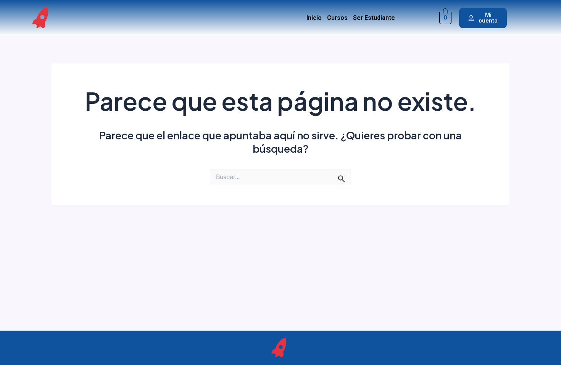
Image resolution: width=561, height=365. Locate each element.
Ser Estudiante (374, 18)
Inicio (314, 18)
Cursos (337, 18)
